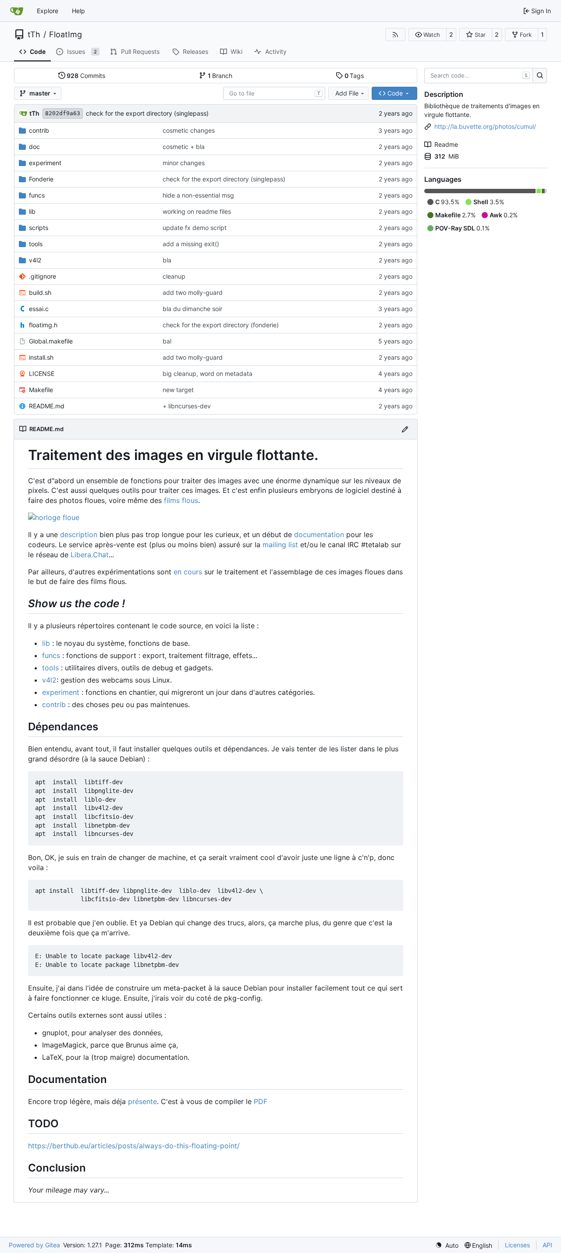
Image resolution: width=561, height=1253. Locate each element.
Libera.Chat (90, 554)
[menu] (446, 1245)
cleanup (174, 276)
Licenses (517, 1245)
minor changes (184, 162)
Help (78, 10)
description (78, 534)
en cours (188, 571)
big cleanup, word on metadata (207, 373)
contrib (39, 130)
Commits (86, 75)
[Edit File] (405, 429)
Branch (220, 75)
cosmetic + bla (184, 146)
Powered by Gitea (34, 1245)
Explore (47, 10)
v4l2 (35, 260)
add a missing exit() (191, 244)
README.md (46, 406)
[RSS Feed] (395, 34)
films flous (181, 500)
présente (142, 1101)
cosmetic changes (189, 130)
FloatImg (65, 34)
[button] (427, 34)
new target (178, 389)
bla (167, 260)
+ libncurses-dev (187, 406)
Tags (354, 75)
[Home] (16, 11)
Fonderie (41, 179)
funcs (37, 195)
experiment (45, 162)
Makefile (41, 389)
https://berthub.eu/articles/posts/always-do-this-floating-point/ (134, 1145)
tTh (34, 34)
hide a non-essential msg (198, 195)
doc (34, 146)
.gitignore (42, 276)
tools (36, 244)
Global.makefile (51, 341)
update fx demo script (195, 227)
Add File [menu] (347, 93)
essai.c (39, 308)
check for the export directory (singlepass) (147, 113)
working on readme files (197, 211)
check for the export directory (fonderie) (221, 325)
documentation (319, 534)
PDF (260, 1101)
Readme (446, 144)
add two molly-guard (193, 292)
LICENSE (41, 373)
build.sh (40, 292)
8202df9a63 (62, 113)
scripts (38, 227)
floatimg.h (43, 325)
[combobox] (274, 93)
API (547, 1245)
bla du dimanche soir (192, 308)
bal (167, 341)
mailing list (280, 544)
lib (32, 211)
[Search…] (540, 76)
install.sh (41, 357)
